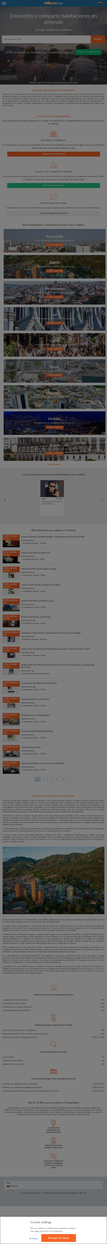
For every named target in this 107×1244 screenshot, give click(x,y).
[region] (53, 1230)
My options (33, 1238)
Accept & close (58, 1238)
